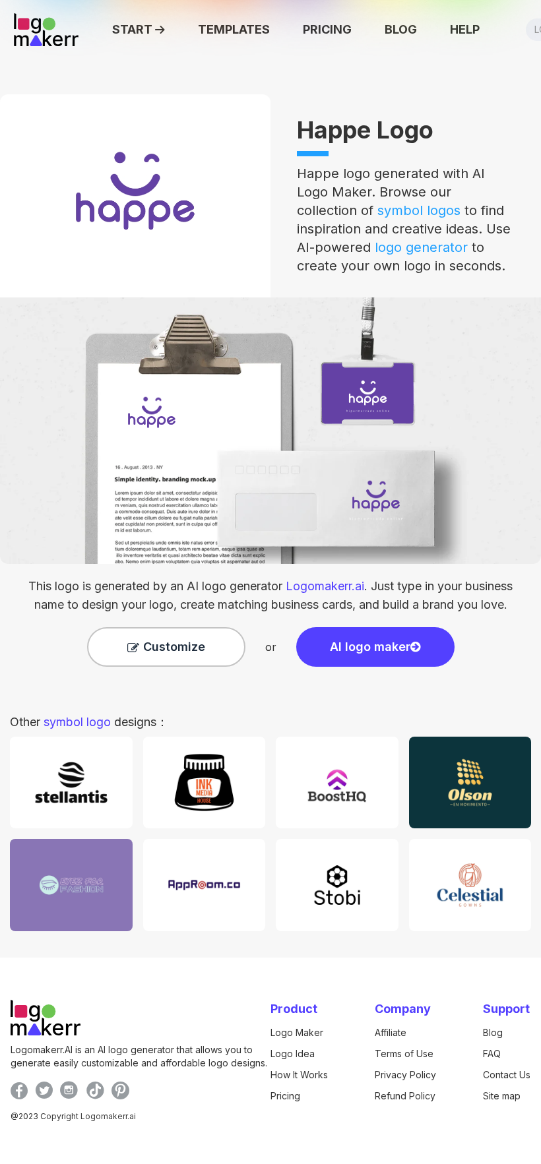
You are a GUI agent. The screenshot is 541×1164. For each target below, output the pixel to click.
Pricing (285, 1095)
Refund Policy (405, 1095)
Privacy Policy (405, 1074)
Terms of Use (404, 1053)
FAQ (492, 1053)
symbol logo (77, 722)
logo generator (421, 247)
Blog (493, 1032)
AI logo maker (370, 647)
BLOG (401, 29)
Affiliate (390, 1032)
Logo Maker (296, 1032)
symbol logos (419, 210)
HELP (465, 29)
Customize (174, 647)
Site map (502, 1095)
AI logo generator (275, 586)
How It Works (299, 1074)
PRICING (327, 29)
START (132, 29)
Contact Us (506, 1074)
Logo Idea (292, 1053)
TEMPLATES (234, 29)
